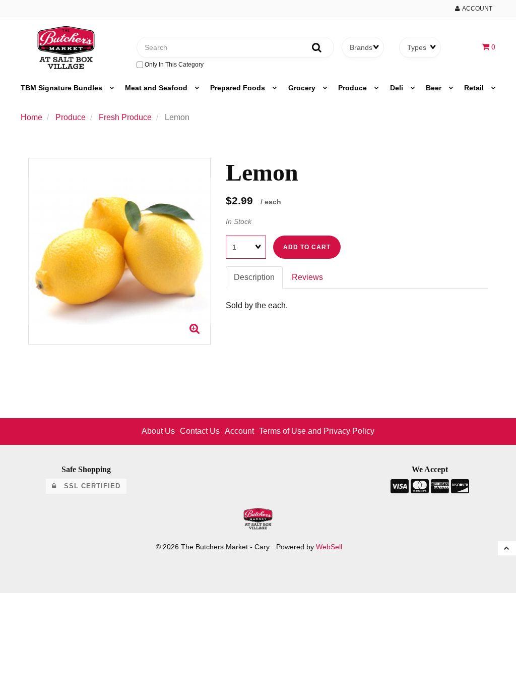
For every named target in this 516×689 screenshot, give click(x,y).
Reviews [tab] (307, 277)
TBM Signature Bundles (62, 88)
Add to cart (307, 247)
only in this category (173, 64)
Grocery (302, 88)
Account (476, 8)
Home (31, 117)
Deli (397, 88)
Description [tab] (254, 277)
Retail (475, 88)
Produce (353, 88)
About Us (158, 431)
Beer (434, 88)
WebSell (329, 547)
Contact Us (200, 431)
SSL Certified (88, 486)
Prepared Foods (238, 88)
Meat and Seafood (157, 88)
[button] (488, 46)
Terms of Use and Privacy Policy (316, 431)
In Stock (238, 221)
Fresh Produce (125, 117)
